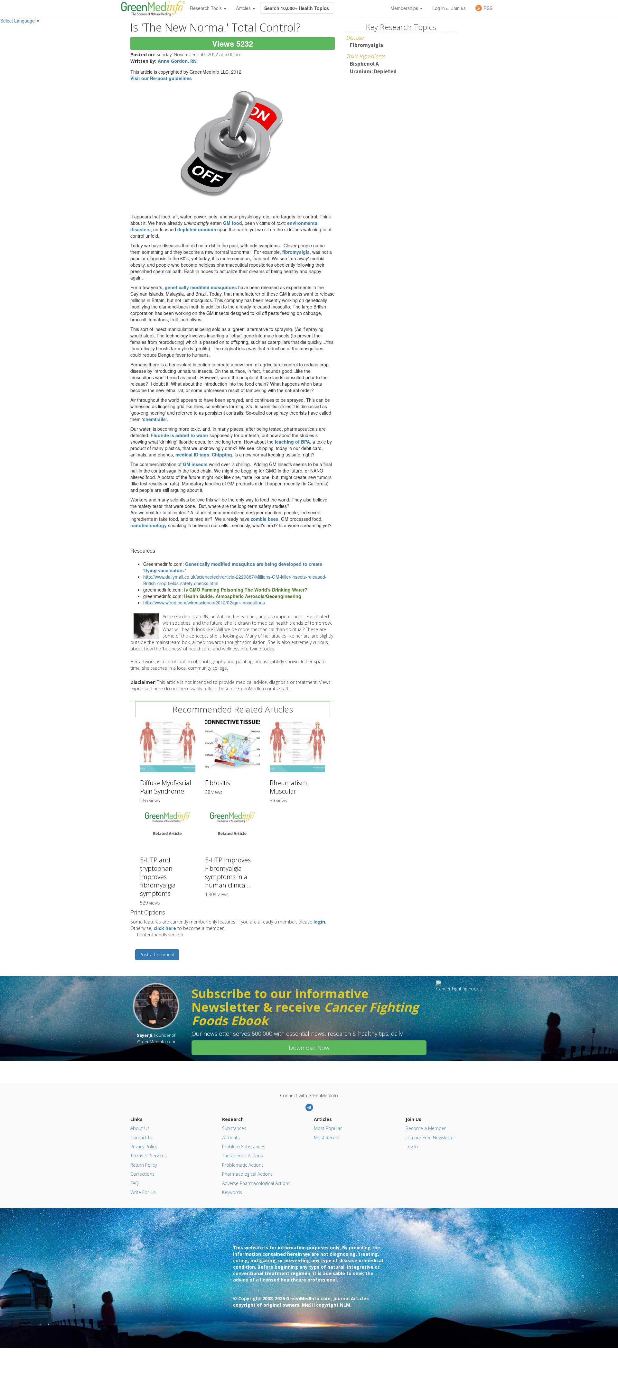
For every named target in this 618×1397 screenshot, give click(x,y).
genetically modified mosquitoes (201, 287)
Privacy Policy (143, 1147)
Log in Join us (449, 8)
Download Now (309, 1048)
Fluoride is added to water (180, 435)
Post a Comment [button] (157, 954)
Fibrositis (217, 782)
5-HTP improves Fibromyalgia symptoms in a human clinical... (228, 872)
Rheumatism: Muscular (289, 786)
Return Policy (143, 1165)
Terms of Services (148, 1156)
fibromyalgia (296, 252)
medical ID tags (192, 454)
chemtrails (154, 419)
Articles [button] (244, 8)
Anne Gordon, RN (177, 61)
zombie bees (264, 519)
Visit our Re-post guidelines (161, 78)
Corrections (142, 1174)
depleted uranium (196, 229)
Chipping (222, 454)
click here (165, 928)
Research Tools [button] (206, 8)
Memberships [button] (404, 8)
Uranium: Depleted (373, 71)
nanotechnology (148, 525)
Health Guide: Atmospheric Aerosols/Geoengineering (242, 596)
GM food (232, 223)
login (319, 922)
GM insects (195, 464)
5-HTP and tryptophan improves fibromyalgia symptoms (158, 877)
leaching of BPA (292, 441)
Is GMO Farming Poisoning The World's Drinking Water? (245, 589)
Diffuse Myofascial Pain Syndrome (165, 786)
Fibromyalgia (366, 45)
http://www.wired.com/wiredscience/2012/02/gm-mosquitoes (204, 602)
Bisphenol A (364, 63)
